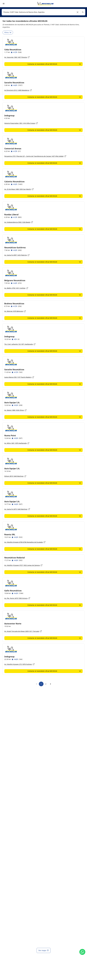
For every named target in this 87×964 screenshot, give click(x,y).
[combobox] (43, 12)
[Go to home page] (45, 4)
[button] (77, 12)
